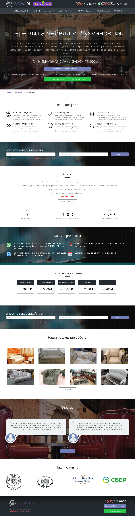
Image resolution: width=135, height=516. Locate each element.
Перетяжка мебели (18, 10)
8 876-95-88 (111, 4)
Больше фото (67, 389)
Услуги (36, 10)
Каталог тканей (84, 10)
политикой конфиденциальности (44, 158)
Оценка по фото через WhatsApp (68, 79)
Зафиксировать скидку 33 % (67, 68)
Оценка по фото (116, 511)
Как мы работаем (67, 201)
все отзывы (67, 451)
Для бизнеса (65, 10)
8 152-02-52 (85, 4)
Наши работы (103, 10)
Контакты (118, 10)
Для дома (50, 10)
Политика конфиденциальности (19, 511)
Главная (9, 92)
